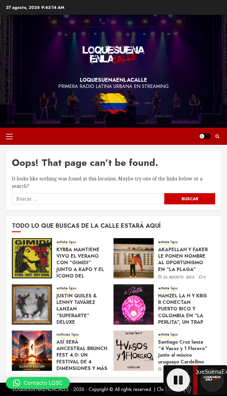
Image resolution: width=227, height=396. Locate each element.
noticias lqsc (67, 334)
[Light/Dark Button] (205, 136)
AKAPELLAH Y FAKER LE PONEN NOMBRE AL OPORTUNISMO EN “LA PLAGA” (183, 259)
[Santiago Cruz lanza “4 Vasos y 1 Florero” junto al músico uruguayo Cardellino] (134, 351)
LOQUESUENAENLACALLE (113, 80)
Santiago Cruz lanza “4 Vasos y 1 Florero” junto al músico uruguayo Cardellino (182, 352)
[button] (9, 136)
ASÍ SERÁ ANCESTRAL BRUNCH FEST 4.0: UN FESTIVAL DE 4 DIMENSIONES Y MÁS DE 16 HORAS (81, 359)
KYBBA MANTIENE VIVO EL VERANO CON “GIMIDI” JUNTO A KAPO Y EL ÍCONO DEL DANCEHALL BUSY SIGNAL (80, 269)
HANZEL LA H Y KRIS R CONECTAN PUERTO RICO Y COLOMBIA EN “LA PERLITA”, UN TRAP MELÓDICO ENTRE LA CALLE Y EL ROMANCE (182, 319)
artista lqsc (66, 242)
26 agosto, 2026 (178, 277)
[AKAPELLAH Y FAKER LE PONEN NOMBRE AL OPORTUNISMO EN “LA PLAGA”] (134, 258)
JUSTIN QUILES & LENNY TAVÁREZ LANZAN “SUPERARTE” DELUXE (76, 309)
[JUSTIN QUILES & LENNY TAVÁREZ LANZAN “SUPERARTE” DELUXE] (32, 304)
